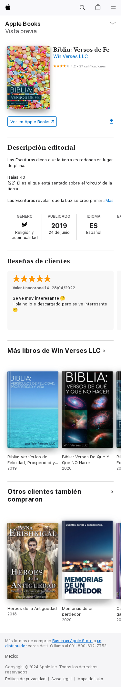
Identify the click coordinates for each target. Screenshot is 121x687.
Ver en (29, 121)
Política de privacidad (25, 679)
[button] (82, 7)
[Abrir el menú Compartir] (112, 122)
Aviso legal (61, 679)
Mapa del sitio (90, 679)
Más (110, 200)
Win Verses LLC (70, 56)
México (11, 656)
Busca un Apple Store (72, 641)
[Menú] (113, 7)
